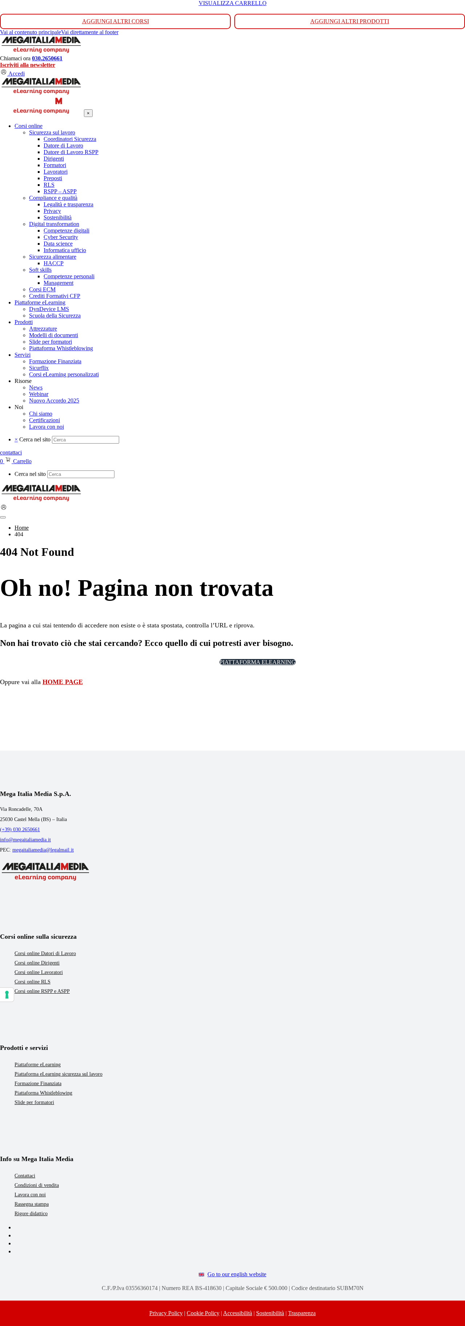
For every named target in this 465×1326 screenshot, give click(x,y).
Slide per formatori (34, 1102)
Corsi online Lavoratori (39, 972)
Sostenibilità (270, 1313)
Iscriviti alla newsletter (27, 65)
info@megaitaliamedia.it (25, 839)
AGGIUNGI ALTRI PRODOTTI (349, 21)
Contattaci (25, 1176)
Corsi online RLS (32, 982)
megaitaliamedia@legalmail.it (43, 850)
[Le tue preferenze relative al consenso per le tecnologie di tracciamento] (7, 995)
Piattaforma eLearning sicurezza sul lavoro (58, 1074)
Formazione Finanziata (38, 1083)
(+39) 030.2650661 (20, 829)
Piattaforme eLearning (38, 1064)
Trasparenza (302, 1313)
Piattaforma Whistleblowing (43, 1093)
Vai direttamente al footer (89, 32)
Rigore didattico (31, 1213)
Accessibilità (237, 1313)
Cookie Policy (203, 1313)
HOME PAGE (63, 682)
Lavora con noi (30, 1194)
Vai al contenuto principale (30, 32)
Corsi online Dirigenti (37, 963)
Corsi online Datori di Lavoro (45, 953)
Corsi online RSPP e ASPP (42, 991)
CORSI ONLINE (190, 662)
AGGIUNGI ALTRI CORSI (115, 21)
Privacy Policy (166, 1313)
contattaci (11, 452)
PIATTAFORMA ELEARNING (257, 662)
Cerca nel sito (34, 439)
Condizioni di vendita (37, 1185)
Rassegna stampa (32, 1204)
